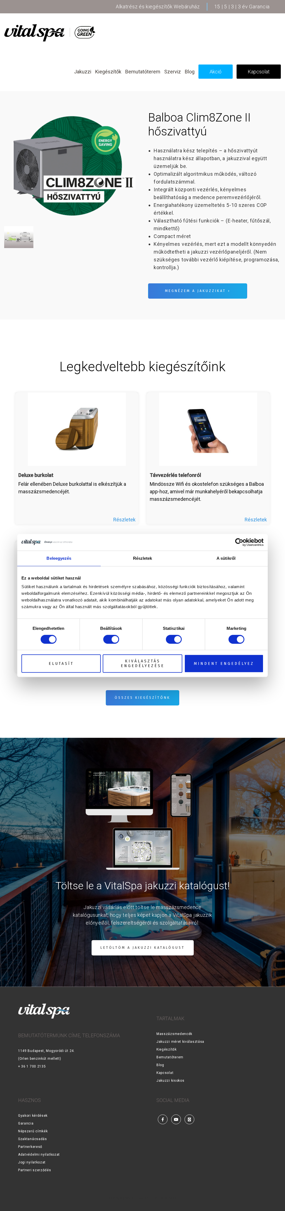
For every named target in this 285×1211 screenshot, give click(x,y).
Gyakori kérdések (33, 1116)
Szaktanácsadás (32, 1139)
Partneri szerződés (34, 1170)
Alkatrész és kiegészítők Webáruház (158, 6)
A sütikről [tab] (226, 558)
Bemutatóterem (169, 1057)
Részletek (124, 519)
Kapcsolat (164, 1073)
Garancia (26, 1123)
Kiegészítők (166, 1049)
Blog (160, 1065)
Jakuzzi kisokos (170, 1081)
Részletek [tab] (142, 558)
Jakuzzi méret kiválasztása (180, 1042)
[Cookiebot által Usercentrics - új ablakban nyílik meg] (239, 542)
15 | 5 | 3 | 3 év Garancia (242, 6)
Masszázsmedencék (174, 1034)
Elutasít (61, 663)
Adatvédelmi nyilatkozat (39, 1154)
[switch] (111, 639)
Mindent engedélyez (224, 663)
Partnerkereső (30, 1147)
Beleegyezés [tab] (58, 558)
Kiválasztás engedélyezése (142, 663)
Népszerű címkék (33, 1131)
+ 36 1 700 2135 (32, 1066)
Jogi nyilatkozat (32, 1162)
